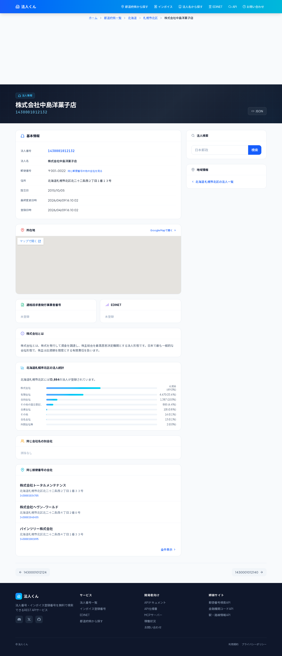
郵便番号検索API (219, 602)
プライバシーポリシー (254, 644)
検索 (254, 150)
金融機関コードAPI (221, 608)
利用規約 (233, 644)
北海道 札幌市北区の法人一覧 (214, 181)
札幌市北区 (150, 18)
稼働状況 (150, 621)
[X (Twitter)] (29, 619)
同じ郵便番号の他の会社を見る (85, 171)
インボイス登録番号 (93, 608)
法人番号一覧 (88, 602)
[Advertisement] (141, 53)
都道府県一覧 (112, 18)
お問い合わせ (255, 6)
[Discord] (19, 619)
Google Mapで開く (161, 230)
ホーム (93, 18)
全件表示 (166, 549)
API (234, 6)
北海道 (132, 18)
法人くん (28, 6)
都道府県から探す (136, 6)
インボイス (165, 6)
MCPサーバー (153, 615)
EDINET (218, 6)
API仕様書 (150, 608)
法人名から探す (192, 6)
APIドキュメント (155, 602)
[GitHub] (39, 619)
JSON (259, 111)
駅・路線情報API (219, 615)
